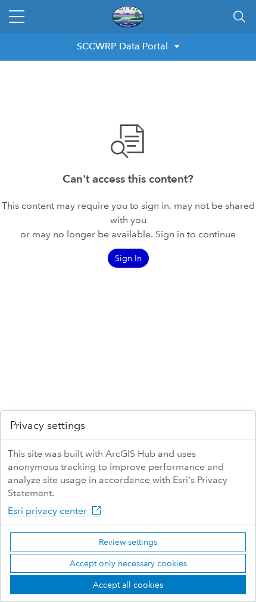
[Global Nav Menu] (16, 16)
